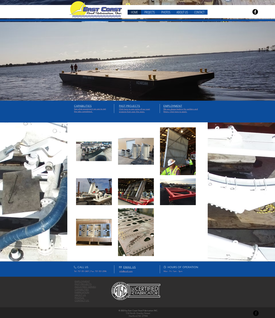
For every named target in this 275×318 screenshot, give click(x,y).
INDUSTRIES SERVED (85, 287)
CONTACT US (82, 300)
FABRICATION (82, 292)
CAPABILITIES (82, 289)
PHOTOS (80, 297)
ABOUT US (80, 295)
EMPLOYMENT (82, 281)
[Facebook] (255, 12)
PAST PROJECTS (83, 284)
